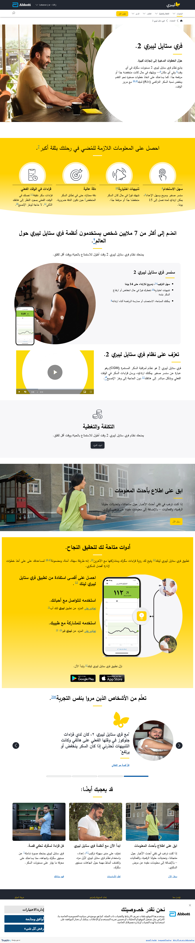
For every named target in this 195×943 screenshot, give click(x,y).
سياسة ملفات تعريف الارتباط (183, 940)
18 (116, 188)
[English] (181, 20)
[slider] (55, 389)
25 (92, 560)
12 (45, 204)
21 (49, 607)
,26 (136, 81)
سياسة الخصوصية (164, 940)
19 (47, 560)
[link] (112, 678)
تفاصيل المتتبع (151, 940)
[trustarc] (6, 940)
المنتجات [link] (180, 14)
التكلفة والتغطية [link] (164, 14)
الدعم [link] (137, 14)
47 (50, 560)
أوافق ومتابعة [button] (34, 919)
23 (57, 630)
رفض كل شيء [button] (34, 928)
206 (53, 697)
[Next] (15, 745)
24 (61, 630)
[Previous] (179, 745)
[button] (13, 13)
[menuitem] (178, 13)
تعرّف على (90, 608)
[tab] (136, 776)
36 (134, 81)
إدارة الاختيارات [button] (33, 909)
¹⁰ (106, 378)
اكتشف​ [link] (149, 14)
